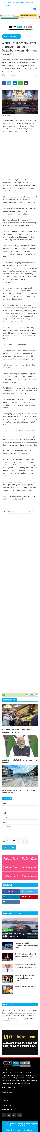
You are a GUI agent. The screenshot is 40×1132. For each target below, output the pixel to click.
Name (4, 804)
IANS (7, 75)
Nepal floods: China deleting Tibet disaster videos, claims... (18, 791)
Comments (7, 798)
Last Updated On (18, 3)
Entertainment (7, 1105)
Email (4, 813)
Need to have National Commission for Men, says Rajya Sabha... (26, 945)
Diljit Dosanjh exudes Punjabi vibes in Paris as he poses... (25, 955)
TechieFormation (25, 1126)
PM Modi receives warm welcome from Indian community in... (17, 730)
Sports (4, 1096)
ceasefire (28, 512)
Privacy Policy (28, 1130)
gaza (20, 512)
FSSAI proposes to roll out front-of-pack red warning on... (26, 988)
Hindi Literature (7, 1092)
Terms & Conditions (13, 1130)
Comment (5, 822)
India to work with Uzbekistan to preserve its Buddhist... (19, 761)
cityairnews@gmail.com (10, 1015)
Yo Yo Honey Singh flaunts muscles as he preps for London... (24, 978)
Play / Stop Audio (11, 36)
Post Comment (9, 847)
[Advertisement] (20, 158)
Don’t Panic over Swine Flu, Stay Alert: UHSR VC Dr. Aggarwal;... (26, 966)
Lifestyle (5, 1101)
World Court (12, 512)
